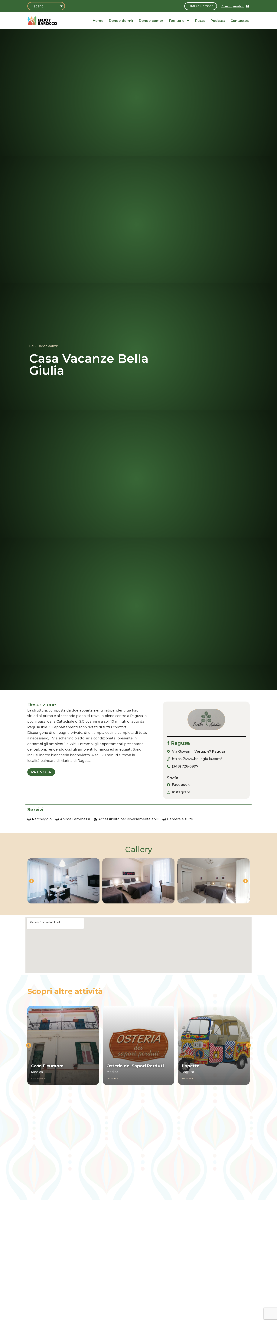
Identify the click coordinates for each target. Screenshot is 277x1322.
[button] (31, 881)
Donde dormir (121, 21)
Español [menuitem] (38, 6)
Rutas (200, 21)
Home (98, 21)
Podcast (217, 21)
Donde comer (151, 21)
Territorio (176, 21)
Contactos (239, 21)
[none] (46, 6)
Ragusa (180, 743)
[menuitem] (46, 6)
